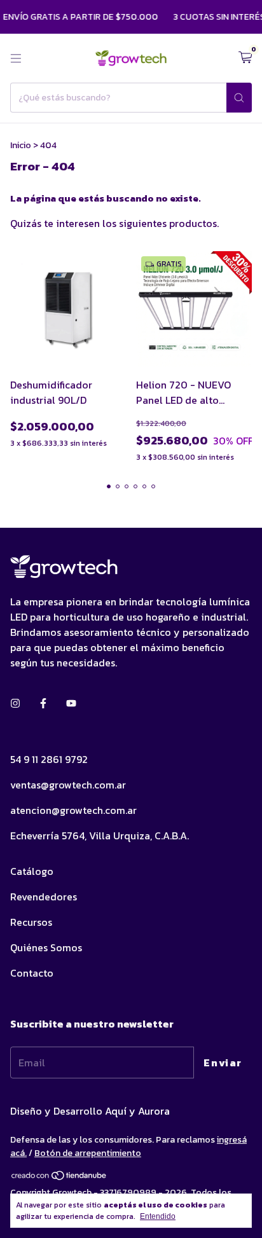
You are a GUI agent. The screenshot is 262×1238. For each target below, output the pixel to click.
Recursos (31, 922)
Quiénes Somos (46, 947)
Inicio (20, 145)
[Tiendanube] (59, 1178)
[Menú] (16, 58)
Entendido (158, 1216)
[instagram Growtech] (15, 703)
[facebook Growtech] (43, 703)
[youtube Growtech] (71, 703)
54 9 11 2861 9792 (49, 759)
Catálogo (31, 871)
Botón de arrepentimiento (87, 1153)
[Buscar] (239, 98)
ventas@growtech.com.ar (68, 784)
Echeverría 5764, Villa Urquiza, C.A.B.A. (99, 835)
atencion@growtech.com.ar (73, 810)
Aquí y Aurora (137, 1110)
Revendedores (43, 896)
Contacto (31, 972)
